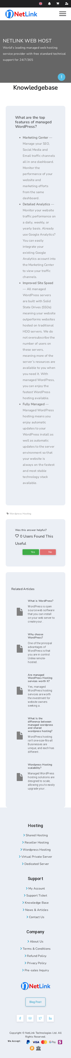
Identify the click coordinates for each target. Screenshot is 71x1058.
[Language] (40, 3)
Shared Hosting (36, 835)
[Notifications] (49, 3)
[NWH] (61, 77)
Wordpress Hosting (36, 850)
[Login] (66, 3)
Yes (32, 552)
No (50, 552)
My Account (36, 888)
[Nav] (62, 13)
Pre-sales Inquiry (36, 970)
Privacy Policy (36, 963)
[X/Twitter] (40, 1018)
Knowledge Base (36, 903)
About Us (36, 941)
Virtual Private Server (36, 857)
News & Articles (36, 910)
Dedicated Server (36, 864)
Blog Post (36, 1001)
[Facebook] (20, 1018)
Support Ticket (36, 895)
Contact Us (36, 917)
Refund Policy (36, 956)
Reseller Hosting (36, 842)
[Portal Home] (21, 14)
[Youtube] (30, 1018)
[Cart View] (57, 4)
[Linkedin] (50, 1018)
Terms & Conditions (36, 949)
